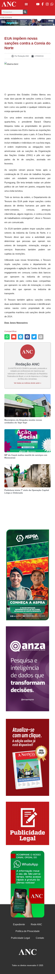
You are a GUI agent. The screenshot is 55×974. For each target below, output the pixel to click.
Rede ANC (36, 924)
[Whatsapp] (52, 4)
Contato (40, 938)
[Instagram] (47, 4)
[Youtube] (37, 4)
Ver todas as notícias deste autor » (27, 383)
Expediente (19, 924)
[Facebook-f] (42, 4)
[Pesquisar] (25, 12)
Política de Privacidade (28, 931)
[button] (26, 4)
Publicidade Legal (20, 938)
